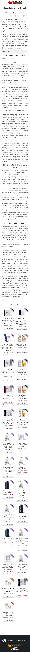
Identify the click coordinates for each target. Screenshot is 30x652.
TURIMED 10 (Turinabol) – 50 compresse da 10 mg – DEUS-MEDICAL (8, 421)
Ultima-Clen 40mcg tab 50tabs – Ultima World (8, 590)
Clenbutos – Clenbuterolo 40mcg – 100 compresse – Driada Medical (8, 445)
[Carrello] (27, 2)
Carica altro (15, 629)
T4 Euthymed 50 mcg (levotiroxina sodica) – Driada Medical (22, 468)
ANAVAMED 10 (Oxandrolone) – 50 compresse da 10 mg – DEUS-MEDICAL (22, 591)
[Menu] (2, 2)
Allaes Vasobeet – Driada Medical (22, 515)
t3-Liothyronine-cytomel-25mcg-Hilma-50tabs (22, 371)
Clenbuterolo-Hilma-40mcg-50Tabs (22, 344)
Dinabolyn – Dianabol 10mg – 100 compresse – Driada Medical (22, 541)
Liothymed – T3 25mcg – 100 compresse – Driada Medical (8, 517)
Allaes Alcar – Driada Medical (8, 539)
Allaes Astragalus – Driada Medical (7, 491)
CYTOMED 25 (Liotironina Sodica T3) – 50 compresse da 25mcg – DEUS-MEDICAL (22, 322)
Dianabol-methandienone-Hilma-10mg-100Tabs (22, 420)
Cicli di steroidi (5, 59)
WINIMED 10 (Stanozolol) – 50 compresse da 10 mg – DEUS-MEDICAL (8, 398)
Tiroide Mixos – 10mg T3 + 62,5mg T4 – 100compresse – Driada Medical (8, 469)
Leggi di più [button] (6, 52)
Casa (3, 300)
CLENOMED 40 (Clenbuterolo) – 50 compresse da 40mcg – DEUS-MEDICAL (8, 321)
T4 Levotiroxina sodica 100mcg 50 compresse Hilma (22, 397)
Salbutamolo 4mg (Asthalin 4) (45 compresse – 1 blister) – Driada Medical (8, 567)
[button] (8, 328)
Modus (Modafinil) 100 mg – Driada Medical (22, 444)
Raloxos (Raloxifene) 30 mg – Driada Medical (22, 566)
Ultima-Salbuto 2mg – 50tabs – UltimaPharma (8, 614)
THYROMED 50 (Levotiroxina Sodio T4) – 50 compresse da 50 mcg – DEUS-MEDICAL (8, 347)
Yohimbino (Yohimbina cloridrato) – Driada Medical (22, 493)
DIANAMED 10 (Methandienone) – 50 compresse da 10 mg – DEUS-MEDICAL (8, 372)
